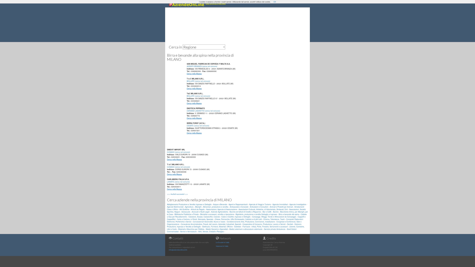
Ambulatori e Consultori (259, 207)
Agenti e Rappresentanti (238, 204)
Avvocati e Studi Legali (200, 212)
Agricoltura (189, 207)
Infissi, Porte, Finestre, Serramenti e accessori (270, 226)
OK (274, 1)
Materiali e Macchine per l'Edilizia (191, 229)
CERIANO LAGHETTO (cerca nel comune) (203, 111)
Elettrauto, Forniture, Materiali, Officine (217, 226)
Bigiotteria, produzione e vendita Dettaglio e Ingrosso (256, 214)
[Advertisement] (237, 24)
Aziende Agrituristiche (219, 212)
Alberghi (198, 207)
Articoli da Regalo (198, 209)
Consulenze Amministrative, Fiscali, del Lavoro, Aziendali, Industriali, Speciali (211, 224)
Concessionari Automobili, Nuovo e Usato (209, 221)
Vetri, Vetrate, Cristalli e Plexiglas (211, 231)
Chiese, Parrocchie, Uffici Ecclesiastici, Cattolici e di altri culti (238, 219)
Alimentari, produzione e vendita (215, 207)
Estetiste (237, 226)
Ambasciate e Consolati (239, 207)
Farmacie (246, 226)
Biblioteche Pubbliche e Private (187, 214)
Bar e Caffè (267, 212)
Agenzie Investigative (297, 204)
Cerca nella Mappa (194, 73)
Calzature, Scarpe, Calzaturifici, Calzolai (204, 216)
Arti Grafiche (184, 209)
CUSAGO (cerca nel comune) (178, 152)
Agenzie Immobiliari (280, 204)
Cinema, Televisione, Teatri (274, 219)
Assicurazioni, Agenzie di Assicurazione (221, 209)
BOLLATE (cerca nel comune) (198, 81)
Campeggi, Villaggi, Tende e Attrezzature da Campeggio (274, 216)
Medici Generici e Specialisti (217, 229)
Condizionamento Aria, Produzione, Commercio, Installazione (251, 221)
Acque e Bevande (220, 204)
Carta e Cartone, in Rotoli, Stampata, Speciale (195, 219)
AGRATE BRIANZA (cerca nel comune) (202, 66)
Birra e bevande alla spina (289, 214)
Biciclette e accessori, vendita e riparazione (217, 214)
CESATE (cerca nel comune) (198, 125)
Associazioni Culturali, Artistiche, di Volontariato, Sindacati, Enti (263, 209)
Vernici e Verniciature (188, 231)
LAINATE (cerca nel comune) (178, 181)
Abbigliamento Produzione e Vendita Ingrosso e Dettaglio (189, 204)
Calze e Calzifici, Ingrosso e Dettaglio (235, 216)
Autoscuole (185, 212)
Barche (276, 212)
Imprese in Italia (222, 246)
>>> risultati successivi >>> (181, 194)
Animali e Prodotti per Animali (281, 207)
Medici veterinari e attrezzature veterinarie (245, 229)
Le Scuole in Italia (222, 242)
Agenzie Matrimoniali (175, 207)
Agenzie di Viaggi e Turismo (260, 204)
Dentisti (290, 224)
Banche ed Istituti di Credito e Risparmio (245, 212)
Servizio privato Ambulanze (274, 229)
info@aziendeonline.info (178, 250)
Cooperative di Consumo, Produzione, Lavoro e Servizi (264, 224)
